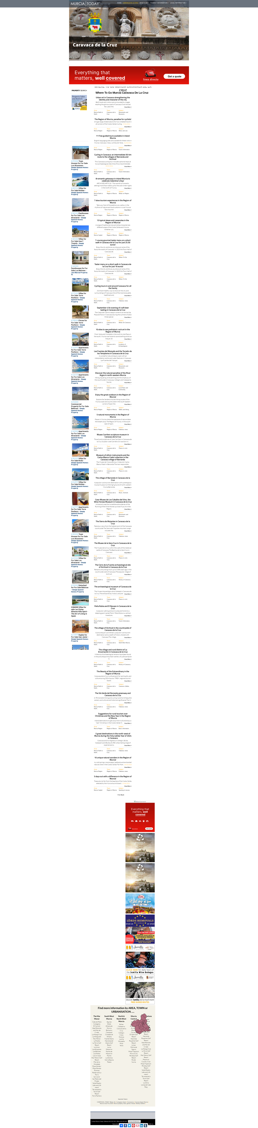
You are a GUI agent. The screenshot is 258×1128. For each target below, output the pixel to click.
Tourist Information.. (124, 149)
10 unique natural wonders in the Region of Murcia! (112, 758)
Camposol (109, 1032)
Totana (109, 1062)
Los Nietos (96, 1053)
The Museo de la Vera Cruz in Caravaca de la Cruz (112, 544)
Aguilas (109, 1022)
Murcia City (134, 1053)
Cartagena (96, 1024)
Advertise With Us (148, 1124)
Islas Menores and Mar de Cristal (96, 1030)
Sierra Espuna (109, 1060)
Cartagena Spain (121, 1102)
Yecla (121, 1045)
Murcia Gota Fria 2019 (106, 1103)
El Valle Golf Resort (134, 1036)
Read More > (128, 107)
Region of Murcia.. (124, 215)
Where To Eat (123, 257)
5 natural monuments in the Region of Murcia (113, 416)
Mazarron (109, 1049)
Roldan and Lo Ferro (96, 1074)
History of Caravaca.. (125, 579)
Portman (97, 1070)
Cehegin (121, 1033)
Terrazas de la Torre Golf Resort (96, 1092)
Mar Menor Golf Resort (97, 1059)
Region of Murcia (112, 130)
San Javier (97, 1077)
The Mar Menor (96, 1017)
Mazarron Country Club (146, 1061)
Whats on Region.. (124, 193)
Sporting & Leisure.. (124, 790)
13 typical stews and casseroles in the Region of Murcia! (113, 221)
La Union (97, 1047)
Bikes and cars (123, 130)
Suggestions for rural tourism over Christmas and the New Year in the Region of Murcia (113, 716)
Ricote (134, 1060)
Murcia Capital (98, 235)
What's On (144, 3)
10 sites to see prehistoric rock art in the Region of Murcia (113, 330)
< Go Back (120, 795)
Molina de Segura (134, 1048)
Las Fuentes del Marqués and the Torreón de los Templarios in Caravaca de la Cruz (113, 352)
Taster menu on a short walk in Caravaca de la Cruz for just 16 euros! (113, 265)
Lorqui (134, 1045)
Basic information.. (124, 728)
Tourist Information (158, 3)
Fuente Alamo (109, 1039)
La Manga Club (97, 1034)
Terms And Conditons (118, 1124)
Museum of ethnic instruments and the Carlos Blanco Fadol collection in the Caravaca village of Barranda (113, 457)
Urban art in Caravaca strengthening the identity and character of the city (113, 98)
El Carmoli (96, 1026)
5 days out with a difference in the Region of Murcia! (113, 777)
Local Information (177, 3)
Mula (121, 1043)
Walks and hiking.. (124, 409)
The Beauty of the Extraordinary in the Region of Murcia (113, 672)
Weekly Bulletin (140, 1103)
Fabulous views (123, 301)
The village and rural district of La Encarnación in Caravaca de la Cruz (113, 651)
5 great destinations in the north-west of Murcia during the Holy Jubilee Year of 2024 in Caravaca (112, 736)
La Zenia (146, 1083)
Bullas (121, 1024)
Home (119, 3)
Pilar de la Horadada (97, 1063)
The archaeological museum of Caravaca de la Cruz (112, 587)
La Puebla (97, 1041)
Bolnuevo (109, 1030)
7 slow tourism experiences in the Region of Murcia (112, 201)
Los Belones (97, 1051)
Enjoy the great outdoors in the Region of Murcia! (112, 396)
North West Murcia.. (125, 642)
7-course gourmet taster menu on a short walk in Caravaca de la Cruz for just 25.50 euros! (113, 242)
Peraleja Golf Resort (134, 1057)
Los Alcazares (96, 1049)
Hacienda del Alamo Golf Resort (109, 1043)
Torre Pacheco (96, 1096)
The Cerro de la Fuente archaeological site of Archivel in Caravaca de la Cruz (113, 566)
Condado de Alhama (109, 1036)
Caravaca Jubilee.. (124, 686)
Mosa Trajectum (133, 1051)
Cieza (121, 1035)
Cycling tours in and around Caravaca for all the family (112, 287)
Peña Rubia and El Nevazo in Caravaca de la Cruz (112, 607)
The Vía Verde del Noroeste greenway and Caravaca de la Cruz (113, 694)
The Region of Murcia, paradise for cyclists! (113, 119)
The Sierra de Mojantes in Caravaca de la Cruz (113, 522)
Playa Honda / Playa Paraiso (96, 1067)
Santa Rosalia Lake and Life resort (97, 1085)
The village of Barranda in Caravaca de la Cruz (113, 479)
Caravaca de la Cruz (130, 3)
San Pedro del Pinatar (96, 1080)
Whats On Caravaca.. (125, 322)
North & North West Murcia (121, 1018)
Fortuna (121, 1037)
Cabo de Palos (96, 1022)
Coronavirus (130, 1102)
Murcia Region (98, 130)
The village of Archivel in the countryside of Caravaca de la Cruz (112, 629)
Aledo (109, 1024)
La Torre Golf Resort (97, 1044)
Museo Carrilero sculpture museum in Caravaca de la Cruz (113, 435)
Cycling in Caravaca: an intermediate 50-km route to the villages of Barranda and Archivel (112, 157)
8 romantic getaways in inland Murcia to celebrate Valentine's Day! (113, 180)
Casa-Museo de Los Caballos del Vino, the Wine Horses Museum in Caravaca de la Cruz (113, 501)
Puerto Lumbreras (109, 1057)
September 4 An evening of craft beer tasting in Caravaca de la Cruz (113, 309)
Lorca (109, 1047)
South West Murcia (109, 1017)
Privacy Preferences (134, 1121)
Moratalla (121, 1041)
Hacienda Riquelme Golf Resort (133, 1041)
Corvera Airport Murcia (141, 1102)
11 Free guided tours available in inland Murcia (113, 137)
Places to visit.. (123, 448)
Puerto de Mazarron (109, 1052)
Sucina (134, 1062)
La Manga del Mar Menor (97, 1038)
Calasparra (121, 1026)
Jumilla (121, 1039)
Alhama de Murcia (109, 1027)
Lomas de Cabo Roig (146, 1086)
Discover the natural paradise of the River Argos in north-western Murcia (113, 374)
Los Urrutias (97, 1056)
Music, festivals (123, 492)
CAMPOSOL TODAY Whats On (106, 1102)
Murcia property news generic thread (124, 1103)
